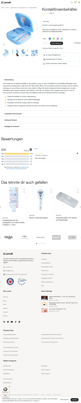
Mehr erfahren (64, 399)
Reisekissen (6, 373)
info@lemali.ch (10, 270)
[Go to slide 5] (42, 243)
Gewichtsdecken (8, 379)
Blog (4, 300)
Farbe (44, 38)
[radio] (49, 38)
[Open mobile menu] (79, 2)
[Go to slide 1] (36, 243)
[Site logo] (6, 2)
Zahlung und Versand (47, 274)
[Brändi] (56, 237)
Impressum (48, 394)
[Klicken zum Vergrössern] (4, 44)
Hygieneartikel (33, 7)
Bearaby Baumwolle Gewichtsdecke (51, 334)
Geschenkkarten (45, 263)
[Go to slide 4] (41, 243)
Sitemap (42, 394)
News (4, 304)
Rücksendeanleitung (47, 282)
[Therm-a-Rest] (40, 237)
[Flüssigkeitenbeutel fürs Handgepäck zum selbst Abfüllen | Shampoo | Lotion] (13, 199)
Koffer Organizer (45, 370)
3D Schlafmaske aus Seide (10, 347)
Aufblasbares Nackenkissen (11, 338)
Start (2, 7)
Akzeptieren (74, 399)
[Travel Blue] (72, 237)
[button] (2, 28)
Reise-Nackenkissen (8, 370)
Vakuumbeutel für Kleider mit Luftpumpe (52, 338)
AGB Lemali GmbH (57, 394)
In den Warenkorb (57, 43)
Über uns (5, 297)
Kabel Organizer (45, 373)
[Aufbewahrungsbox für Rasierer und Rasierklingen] (67, 199)
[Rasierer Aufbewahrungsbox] (40, 199)
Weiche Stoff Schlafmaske (10, 355)
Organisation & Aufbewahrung (18, 7)
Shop (7, 7)
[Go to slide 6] (44, 243)
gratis (56, 25)
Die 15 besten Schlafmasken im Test (57, 309)
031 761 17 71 (9, 267)
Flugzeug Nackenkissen (9, 334)
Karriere (5, 308)
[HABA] (9, 237)
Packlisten (44, 259)
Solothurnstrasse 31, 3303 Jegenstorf (16, 274)
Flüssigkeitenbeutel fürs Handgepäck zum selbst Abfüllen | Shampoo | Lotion (13, 222)
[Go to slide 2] (38, 243)
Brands (5, 316)
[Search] (71, 2)
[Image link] (8, 253)
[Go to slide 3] (39, 243)
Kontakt (5, 312)
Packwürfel (44, 366)
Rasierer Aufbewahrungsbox (38, 218)
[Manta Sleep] (25, 237)
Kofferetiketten (7, 382)
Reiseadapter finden (47, 267)
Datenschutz (44, 270)
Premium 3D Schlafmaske (10, 351)
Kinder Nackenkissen (9, 342)
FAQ (42, 286)
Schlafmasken (7, 366)
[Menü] (8, 387)
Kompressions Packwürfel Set (49, 342)
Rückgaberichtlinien (46, 278)
